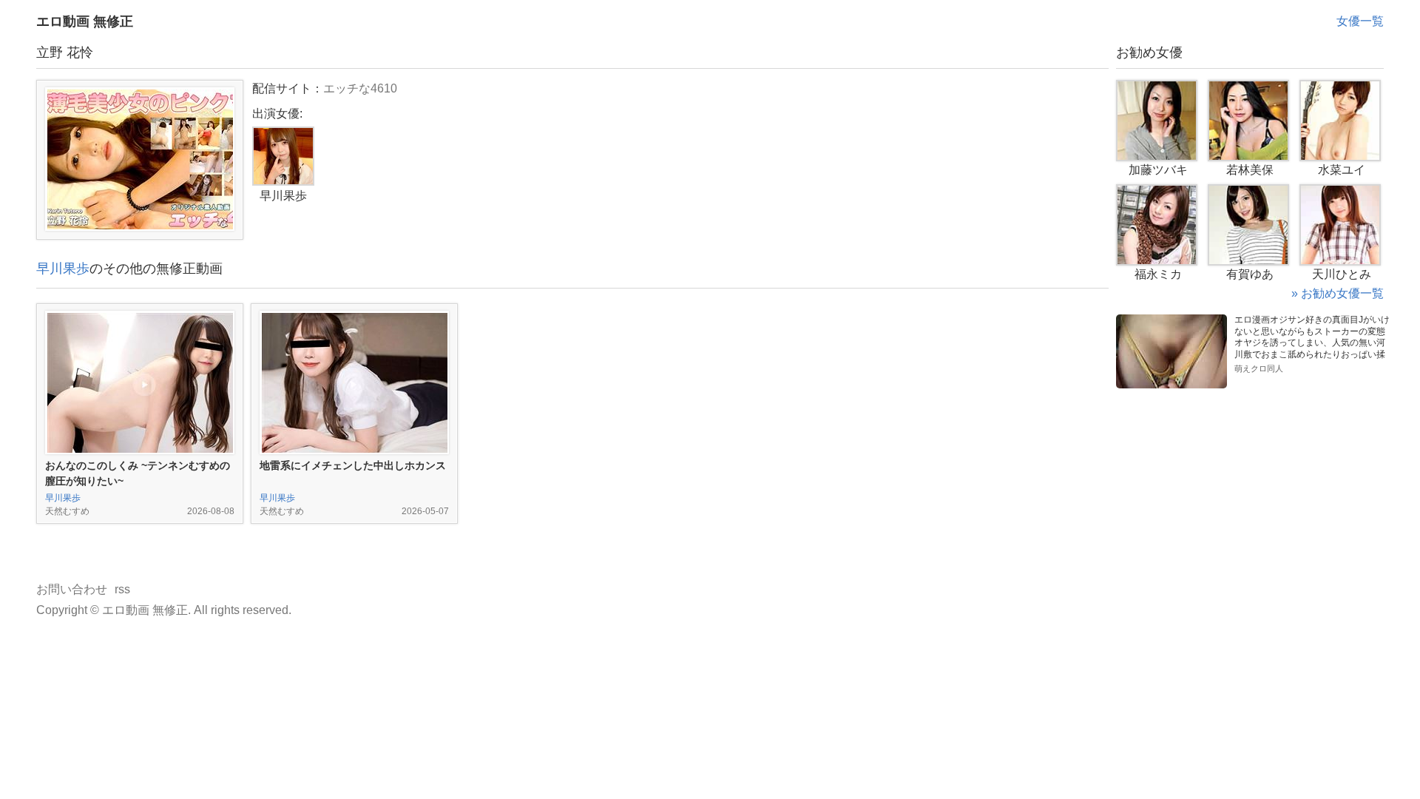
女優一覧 (1360, 21)
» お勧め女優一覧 (1337, 293)
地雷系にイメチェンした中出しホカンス (353, 465)
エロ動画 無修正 (84, 21)
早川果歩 (62, 268)
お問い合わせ (71, 589)
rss (122, 589)
